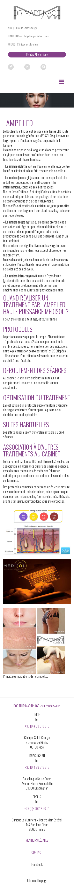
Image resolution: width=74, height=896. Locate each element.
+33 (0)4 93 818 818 (37, 726)
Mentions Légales (37, 840)
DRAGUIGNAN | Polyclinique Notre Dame (28, 36)
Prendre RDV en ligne (37, 54)
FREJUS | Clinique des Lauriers (23, 44)
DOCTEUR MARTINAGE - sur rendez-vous (37, 705)
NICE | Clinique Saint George (22, 28)
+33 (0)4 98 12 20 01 (37, 808)
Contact (37, 852)
